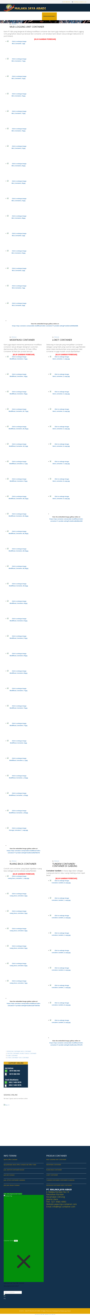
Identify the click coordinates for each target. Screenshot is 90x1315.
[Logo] (26, 8)
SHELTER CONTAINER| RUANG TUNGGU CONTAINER (21, 1053)
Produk (14, 24)
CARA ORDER (61, 16)
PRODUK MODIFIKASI (48, 16)
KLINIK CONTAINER (12, 1055)
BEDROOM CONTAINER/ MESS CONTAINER (19, 1051)
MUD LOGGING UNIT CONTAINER (27, 26)
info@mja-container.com (80, 2)
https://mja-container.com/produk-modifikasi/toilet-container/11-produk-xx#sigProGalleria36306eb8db (45, 326)
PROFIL (39, 16)
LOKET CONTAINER (62, 339)
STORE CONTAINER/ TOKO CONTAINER (18, 1057)
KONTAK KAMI (71, 16)
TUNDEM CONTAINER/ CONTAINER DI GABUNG (64, 864)
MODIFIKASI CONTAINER (22, 339)
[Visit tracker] (45, 1105)
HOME (32, 16)
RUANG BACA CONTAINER (23, 863)
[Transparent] (46, 49)
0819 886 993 (66, 2)
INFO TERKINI (81, 16)
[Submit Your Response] (24, 1296)
